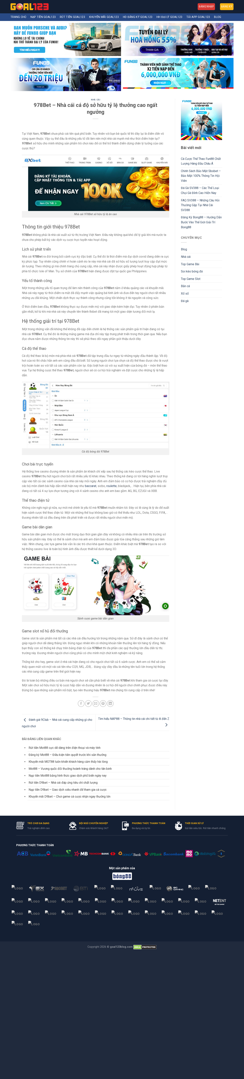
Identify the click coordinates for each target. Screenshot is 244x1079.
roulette (111, 486)
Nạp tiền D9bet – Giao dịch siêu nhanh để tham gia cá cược (68, 789)
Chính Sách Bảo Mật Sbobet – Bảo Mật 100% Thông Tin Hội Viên (201, 176)
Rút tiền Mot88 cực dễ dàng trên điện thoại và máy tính (64, 748)
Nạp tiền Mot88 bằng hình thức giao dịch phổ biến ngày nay (68, 775)
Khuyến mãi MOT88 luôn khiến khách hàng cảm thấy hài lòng (68, 761)
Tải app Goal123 (198, 17)
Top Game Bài (190, 264)
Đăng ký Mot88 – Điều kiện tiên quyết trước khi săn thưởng (67, 755)
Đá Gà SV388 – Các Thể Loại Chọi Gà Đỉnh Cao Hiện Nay (200, 190)
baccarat (90, 486)
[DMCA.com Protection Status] (145, 946)
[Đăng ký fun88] (201, 119)
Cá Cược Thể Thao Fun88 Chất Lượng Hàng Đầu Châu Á (201, 161)
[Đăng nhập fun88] (178, 74)
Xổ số (185, 293)
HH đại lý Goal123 (169, 17)
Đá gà (185, 301)
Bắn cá (185, 286)
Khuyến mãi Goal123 (104, 17)
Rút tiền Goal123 (72, 17)
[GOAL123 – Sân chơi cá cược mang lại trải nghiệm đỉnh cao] (29, 6)
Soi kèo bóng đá (192, 271)
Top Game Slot (190, 279)
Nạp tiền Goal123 (43, 17)
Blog (217, 17)
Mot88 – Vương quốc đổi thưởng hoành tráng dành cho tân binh (70, 769)
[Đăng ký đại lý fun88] (65, 39)
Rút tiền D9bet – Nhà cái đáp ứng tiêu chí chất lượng (63, 782)
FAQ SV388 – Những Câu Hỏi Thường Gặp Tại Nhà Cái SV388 (200, 205)
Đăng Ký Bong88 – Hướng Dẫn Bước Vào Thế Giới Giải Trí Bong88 (201, 222)
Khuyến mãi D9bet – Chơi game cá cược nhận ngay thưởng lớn (69, 796)
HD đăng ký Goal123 (137, 17)
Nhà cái (95, 100)
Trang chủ (18, 17)
